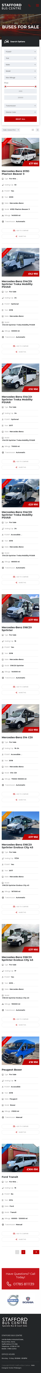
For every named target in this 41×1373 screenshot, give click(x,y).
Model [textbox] (8, 71)
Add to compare (22, 231)
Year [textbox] (7, 58)
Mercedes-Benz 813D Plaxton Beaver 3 (15, 172)
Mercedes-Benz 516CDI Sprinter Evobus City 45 (17, 846)
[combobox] (20, 51)
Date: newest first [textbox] (9, 130)
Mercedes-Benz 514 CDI (17, 737)
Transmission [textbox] (11, 106)
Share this (22, 236)
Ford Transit (10, 1177)
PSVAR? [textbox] (8, 52)
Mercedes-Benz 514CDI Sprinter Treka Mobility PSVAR (17, 284)
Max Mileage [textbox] (10, 77)
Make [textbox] (8, 64)
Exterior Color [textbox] (11, 112)
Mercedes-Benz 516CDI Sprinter (17, 629)
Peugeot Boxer (12, 1069)
